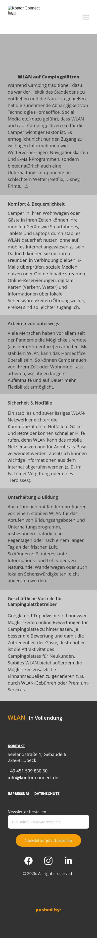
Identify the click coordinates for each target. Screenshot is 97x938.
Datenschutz (46, 793)
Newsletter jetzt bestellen (48, 840)
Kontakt (16, 745)
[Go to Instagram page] (50, 861)
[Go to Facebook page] (31, 861)
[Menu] (86, 17)
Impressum (18, 793)
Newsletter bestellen (27, 812)
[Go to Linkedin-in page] (68, 861)
